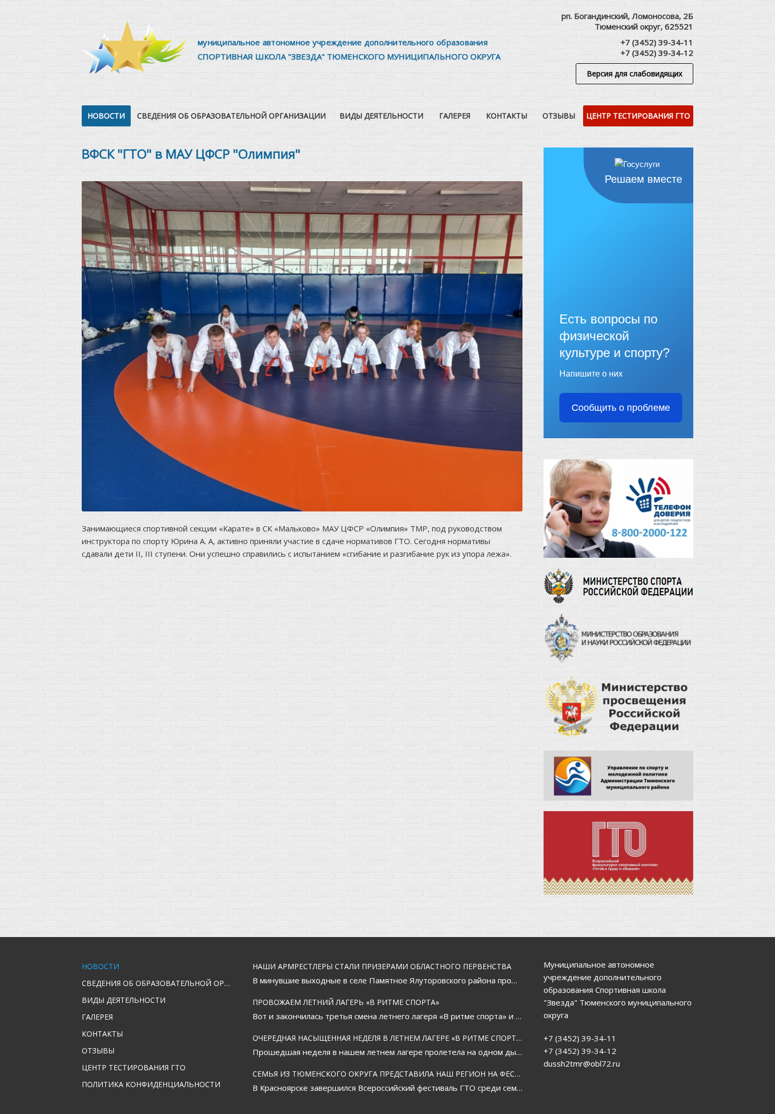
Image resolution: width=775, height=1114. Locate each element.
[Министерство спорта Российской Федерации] (618, 586)
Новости (106, 116)
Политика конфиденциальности (151, 1084)
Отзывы (558, 116)
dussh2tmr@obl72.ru (582, 1063)
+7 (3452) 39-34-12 (657, 52)
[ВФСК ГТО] (618, 853)
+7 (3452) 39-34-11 (657, 42)
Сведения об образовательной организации (231, 116)
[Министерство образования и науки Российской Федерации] (618, 638)
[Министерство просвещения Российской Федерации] (618, 707)
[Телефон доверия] (618, 508)
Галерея (454, 116)
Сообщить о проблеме (620, 407)
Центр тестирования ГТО (638, 116)
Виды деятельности (381, 116)
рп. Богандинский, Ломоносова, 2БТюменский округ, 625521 (627, 21)
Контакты (506, 116)
